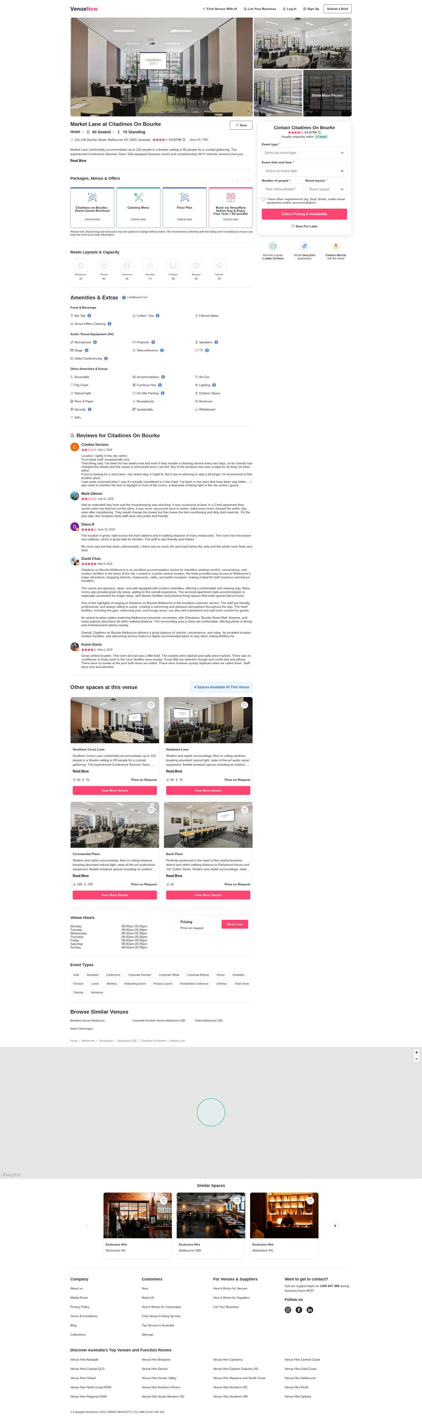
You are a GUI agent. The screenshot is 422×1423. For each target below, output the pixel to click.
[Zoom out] (416, 1059)
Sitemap (147, 1334)
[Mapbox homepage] (11, 1174)
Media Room (79, 1297)
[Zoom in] (416, 1052)
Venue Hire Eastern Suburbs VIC (236, 1369)
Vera (145, 1288)
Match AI (148, 1297)
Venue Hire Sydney (298, 1396)
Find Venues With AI (222, 9)
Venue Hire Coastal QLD (87, 1369)
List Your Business (262, 9)
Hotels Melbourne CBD (209, 1020)
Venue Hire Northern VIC (230, 1387)
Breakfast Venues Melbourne (87, 1020)
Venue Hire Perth (296, 1387)
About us (76, 1288)
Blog (73, 1325)
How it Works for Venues (230, 1288)
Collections (77, 1334)
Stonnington (106, 1040)
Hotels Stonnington (81, 1028)
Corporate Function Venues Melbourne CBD (159, 1020)
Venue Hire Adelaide (84, 1359)
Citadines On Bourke (153, 1040)
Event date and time (278, 162)
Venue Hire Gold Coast (300, 1369)
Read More (78, 160)
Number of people (276, 180)
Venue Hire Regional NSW (88, 1396)
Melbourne (88, 1040)
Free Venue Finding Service (161, 1316)
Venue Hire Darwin (155, 1369)
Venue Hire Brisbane (156, 1359)
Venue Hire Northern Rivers (161, 1387)
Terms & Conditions (83, 1316)
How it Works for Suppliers (231, 1297)
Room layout (316, 180)
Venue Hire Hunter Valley (159, 1378)
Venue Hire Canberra (228, 1359)
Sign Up (313, 9)
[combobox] (265, 152)
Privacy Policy (79, 1307)
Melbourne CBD (127, 1040)
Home (74, 1040)
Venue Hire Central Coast (302, 1359)
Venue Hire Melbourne (300, 1378)
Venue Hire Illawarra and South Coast (239, 1378)
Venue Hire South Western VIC (163, 1396)
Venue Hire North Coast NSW (90, 1387)
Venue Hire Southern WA (230, 1396)
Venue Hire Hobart (83, 1378)
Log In (291, 9)
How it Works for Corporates (161, 1307)
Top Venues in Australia (158, 1325)
